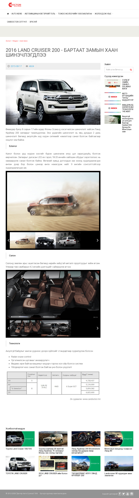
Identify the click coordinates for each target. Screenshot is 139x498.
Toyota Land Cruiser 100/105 (19, 449)
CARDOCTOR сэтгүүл (17, 22)
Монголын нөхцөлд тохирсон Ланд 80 (118, 450)
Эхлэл (8, 41)
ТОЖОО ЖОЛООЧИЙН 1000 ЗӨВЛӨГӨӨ (75, 14)
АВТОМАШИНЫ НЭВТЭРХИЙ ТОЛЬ (40, 14)
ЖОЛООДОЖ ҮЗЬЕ (103, 14)
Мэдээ (15, 41)
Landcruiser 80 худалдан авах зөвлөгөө (118, 474)
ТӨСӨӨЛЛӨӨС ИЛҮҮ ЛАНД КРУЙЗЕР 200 (84, 474)
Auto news (24, 41)
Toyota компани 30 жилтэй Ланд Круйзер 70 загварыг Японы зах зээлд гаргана (51, 451)
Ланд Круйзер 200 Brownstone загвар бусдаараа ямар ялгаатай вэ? (86, 451)
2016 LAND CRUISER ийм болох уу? (53, 474)
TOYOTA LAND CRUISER (16, 473)
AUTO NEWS (17, 14)
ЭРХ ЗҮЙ (33, 22)
